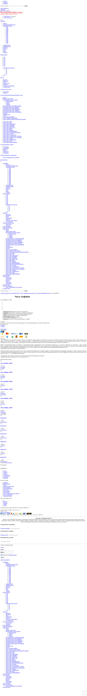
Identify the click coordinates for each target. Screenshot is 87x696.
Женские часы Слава (8, 98)
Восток (5, 485)
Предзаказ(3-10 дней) (3, 394)
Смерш (7, 103)
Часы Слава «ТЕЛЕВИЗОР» (9, 139)
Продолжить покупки (15, 528)
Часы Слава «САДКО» (8, 133)
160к (7, 40)
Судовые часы (6, 87)
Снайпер (8, 104)
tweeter (4, 505)
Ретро (4, 82)
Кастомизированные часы (9, 24)
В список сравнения (5, 528)
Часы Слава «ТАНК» (8, 138)
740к (7, 42)
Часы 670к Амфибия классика (44, 293)
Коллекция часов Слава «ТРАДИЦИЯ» (12, 112)
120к (7, 36)
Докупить (3, 385)
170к (7, 29)
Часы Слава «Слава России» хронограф (12, 137)
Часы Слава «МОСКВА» (9, 116)
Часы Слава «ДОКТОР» (8, 126)
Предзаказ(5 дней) (3, 368)
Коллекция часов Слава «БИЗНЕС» (11, 107)
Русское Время (6, 491)
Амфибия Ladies (7, 46)
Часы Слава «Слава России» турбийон (12, 136)
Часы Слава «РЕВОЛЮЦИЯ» (10, 131)
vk (3, 500)
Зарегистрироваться (5, 559)
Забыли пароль (13, 555)
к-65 (4, 59)
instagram (5, 503)
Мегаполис (5, 81)
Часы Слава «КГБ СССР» (9, 127)
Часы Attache (6, 492)
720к (7, 41)
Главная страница (5, 293)
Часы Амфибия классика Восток (28, 293)
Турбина (5, 52)
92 (6, 74)
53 (6, 72)
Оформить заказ (4, 534)
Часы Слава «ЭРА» (7, 141)
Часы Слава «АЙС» (7, 121)
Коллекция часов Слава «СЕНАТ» (11, 110)
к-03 (4, 62)
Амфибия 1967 (6, 45)
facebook (5, 501)
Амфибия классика (7, 25)
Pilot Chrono (6, 151)
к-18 (4, 60)
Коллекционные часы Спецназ (10, 99)
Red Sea (5, 48)
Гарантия (5, 472)
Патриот (5, 113)
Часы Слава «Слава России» (9, 135)
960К (7, 30)
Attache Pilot (6, 148)
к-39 (4, 75)
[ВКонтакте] (1, 332)
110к (7, 39)
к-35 (4, 58)
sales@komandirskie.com (5, 512)
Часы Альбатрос (7, 487)
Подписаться (4, 422)
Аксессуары (6, 91)
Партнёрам (5, 476)
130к (7, 38)
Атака (4, 97)
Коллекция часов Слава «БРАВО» (11, 108)
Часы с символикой (7, 494)
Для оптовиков (6, 475)
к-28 (4, 63)
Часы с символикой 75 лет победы (11, 157)
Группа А (8, 102)
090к (7, 33)
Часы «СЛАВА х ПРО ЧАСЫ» (10, 118)
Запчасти (5, 92)
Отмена (2, 547)
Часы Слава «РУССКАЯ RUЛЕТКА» (12, 132)
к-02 (4, 57)
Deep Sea (5, 149)
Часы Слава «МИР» (7, 128)
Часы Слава (6, 489)
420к (7, 28)
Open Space (5, 146)
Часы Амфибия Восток (14, 293)
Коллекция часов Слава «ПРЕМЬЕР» (12, 109)
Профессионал (6, 114)
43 (6, 71)
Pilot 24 (5, 150)
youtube (5, 504)
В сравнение (3, 329)
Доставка (5, 474)
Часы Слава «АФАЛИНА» (9, 124)
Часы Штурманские (7, 488)
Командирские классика (8, 67)
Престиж (5, 84)
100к (7, 35)
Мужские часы (6, 683)
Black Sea (5, 47)
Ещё (2, 20)
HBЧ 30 (5, 23)
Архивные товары (7, 496)
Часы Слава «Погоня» (8, 130)
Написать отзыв (8, 462)
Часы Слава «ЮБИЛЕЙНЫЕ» (10, 142)
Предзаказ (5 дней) (3, 326)
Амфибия (5, 482)
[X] (3, 332)
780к (7, 32)
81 (6, 70)
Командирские (6, 483)
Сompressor (5, 152)
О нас (4, 470)
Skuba (4, 51)
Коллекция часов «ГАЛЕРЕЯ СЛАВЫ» (12, 106)
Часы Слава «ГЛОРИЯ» (8, 125)
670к (7, 34)
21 (6, 69)
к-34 (4, 64)
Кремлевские (6, 83)
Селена (5, 115)
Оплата (5, 473)
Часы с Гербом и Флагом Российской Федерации (14, 119)
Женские (5, 79)
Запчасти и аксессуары (8, 486)
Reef (4, 50)
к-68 (4, 65)
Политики (5, 478)
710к (7, 27)
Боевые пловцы (9, 101)
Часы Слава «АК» (7, 122)
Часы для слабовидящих (8, 85)
